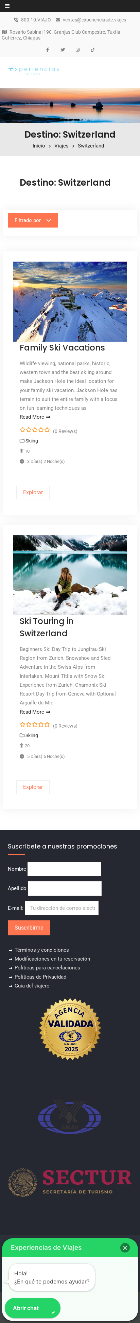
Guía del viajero (32, 986)
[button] (125, 1247)
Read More (32, 417)
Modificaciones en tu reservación (52, 959)
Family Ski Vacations (62, 347)
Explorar (33, 492)
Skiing (31, 440)
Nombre (17, 869)
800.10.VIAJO (36, 20)
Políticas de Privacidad (40, 977)
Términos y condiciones (42, 950)
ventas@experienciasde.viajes (94, 20)
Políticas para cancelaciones (47, 968)
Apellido (17, 888)
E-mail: (16, 908)
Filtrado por (28, 220)
